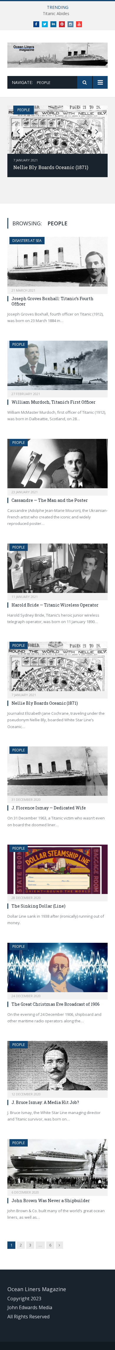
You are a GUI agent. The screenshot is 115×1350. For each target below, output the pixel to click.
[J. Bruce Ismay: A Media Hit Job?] (57, 1067)
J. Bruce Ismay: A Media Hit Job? (45, 1102)
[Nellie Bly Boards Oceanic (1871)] (57, 668)
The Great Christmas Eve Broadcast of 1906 (56, 1004)
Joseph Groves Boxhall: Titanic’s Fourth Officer (52, 301)
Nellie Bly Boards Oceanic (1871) (50, 167)
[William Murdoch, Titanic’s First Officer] (57, 367)
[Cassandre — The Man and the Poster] (57, 465)
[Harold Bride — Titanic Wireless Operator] (57, 570)
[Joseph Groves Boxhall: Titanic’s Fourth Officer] (57, 263)
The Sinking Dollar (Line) (38, 906)
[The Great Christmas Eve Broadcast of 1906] (57, 969)
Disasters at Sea (27, 240)
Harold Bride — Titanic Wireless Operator (55, 605)
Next (97, 131)
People (23, 109)
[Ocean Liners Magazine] (57, 54)
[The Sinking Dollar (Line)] (57, 871)
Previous (18, 131)
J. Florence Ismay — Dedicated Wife (49, 808)
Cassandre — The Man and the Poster (50, 500)
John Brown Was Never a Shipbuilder (51, 1200)
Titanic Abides (56, 13)
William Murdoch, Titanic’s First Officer (54, 402)
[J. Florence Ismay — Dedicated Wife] (57, 772)
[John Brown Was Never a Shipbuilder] (57, 1165)
